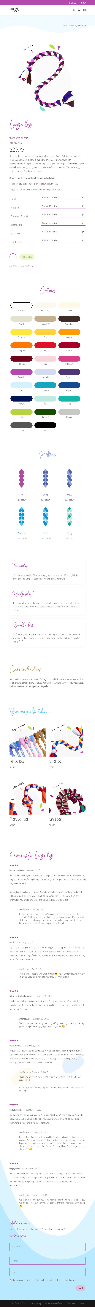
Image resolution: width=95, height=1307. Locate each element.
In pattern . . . (16, 207)
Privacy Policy (36, 1303)
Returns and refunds (53, 1303)
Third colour (15, 233)
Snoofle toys (73, 26)
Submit (80, 1288)
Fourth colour (16, 242)
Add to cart (27, 257)
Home (65, 26)
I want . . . (15, 199)
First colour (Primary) (19, 216)
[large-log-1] (48, 115)
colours (43, 184)
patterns (46, 189)
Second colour (16, 225)
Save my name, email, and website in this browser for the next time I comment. (45, 1280)
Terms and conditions (75, 1303)
